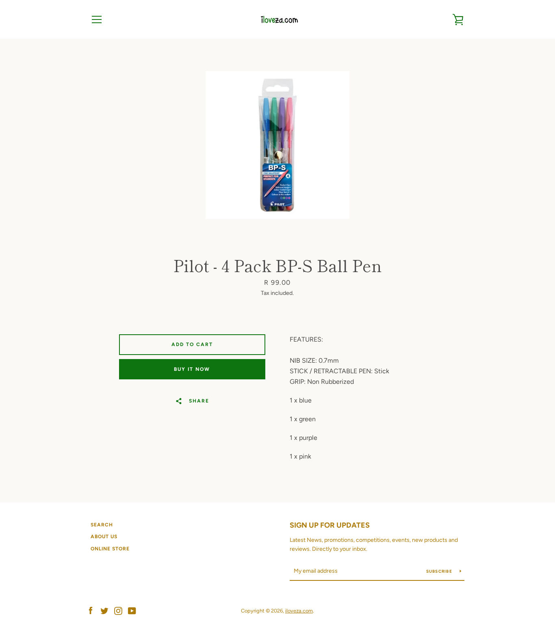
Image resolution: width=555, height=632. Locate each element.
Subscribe (440, 571)
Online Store (110, 549)
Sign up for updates (330, 525)
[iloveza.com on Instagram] (118, 610)
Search (102, 525)
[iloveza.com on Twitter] (104, 610)
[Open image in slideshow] (277, 145)
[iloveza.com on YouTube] (132, 610)
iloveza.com (299, 611)
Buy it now (192, 369)
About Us (104, 536)
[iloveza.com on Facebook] (91, 610)
